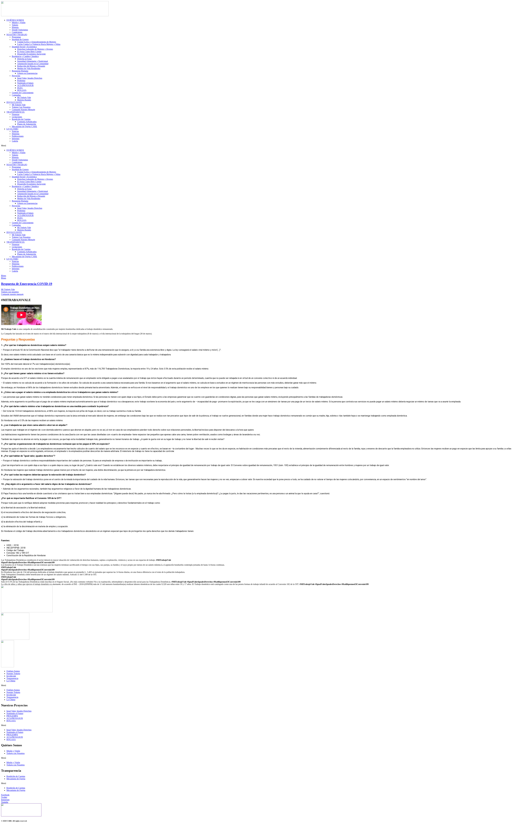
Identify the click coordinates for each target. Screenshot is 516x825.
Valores (15, 25)
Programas (16, 37)
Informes (15, 138)
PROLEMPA (12, 716)
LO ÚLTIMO (12, 129)
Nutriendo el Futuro (14, 713)
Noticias (15, 131)
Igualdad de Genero (20, 39)
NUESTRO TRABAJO (16, 34)
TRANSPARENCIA (15, 112)
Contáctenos (17, 32)
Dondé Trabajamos (20, 30)
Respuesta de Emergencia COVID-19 (26, 283)
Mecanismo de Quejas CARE (24, 126)
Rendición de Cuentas (21, 119)
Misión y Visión (18, 22)
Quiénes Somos (13, 671)
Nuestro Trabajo (13, 673)
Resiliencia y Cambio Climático (25, 56)
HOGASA (21, 90)
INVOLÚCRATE (14, 102)
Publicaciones (18, 136)
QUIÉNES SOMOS (15, 20)
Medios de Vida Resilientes (28, 68)
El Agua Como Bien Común (29, 51)
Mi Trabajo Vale (24, 97)
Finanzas (15, 114)
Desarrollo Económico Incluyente (31, 54)
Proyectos (16, 76)
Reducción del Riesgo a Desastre (31, 66)
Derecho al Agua (24, 59)
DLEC (20, 88)
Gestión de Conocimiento (22, 92)
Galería (15, 141)
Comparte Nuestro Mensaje (23, 109)
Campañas (16, 95)
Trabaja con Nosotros (15, 753)
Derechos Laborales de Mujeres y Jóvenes (35, 49)
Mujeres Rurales (24, 100)
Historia (15, 27)
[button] (258, 145)
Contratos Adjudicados (27, 122)
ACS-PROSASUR (25, 85)
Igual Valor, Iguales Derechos (29, 78)
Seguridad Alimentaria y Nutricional (32, 61)
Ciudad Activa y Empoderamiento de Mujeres (36, 42)
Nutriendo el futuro (25, 83)
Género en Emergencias (27, 73)
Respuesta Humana (20, 71)
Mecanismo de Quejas (15, 779)
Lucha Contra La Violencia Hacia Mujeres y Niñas (38, 44)
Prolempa (21, 80)
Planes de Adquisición (26, 124)
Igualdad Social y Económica (24, 47)
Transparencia (12, 678)
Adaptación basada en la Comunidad (32, 63)
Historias (15, 134)
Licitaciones (17, 117)
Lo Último (10, 681)
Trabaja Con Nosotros (21, 107)
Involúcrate (11, 676)
